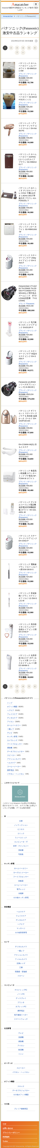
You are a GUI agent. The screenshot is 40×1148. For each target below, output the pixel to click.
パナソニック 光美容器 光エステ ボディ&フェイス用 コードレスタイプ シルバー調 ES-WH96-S (27, 660)
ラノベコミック (21, 838)
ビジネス (20, 829)
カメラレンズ (12, 740)
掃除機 (9, 748)
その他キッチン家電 (21, 897)
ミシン (20, 1054)
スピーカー (11, 755)
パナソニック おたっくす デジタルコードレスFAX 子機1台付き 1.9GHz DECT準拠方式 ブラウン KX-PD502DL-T (27, 194)
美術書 (20, 850)
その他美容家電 (21, 932)
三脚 (21, 967)
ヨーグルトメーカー (21, 872)
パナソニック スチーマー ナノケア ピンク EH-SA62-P (28, 538)
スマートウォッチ (21, 1019)
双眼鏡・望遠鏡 (21, 972)
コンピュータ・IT (21, 842)
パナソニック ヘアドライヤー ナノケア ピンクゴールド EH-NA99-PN (28, 127)
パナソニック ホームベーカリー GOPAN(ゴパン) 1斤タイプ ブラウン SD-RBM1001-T (28, 159)
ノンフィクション (21, 825)
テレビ (9, 733)
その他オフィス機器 (21, 1095)
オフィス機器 (12, 706)
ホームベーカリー (14, 725)
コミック (20, 833)
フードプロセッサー (15, 744)
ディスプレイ (21, 998)
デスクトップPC (21, 990)
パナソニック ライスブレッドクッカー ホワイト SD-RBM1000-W (28, 228)
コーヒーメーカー (14, 766)
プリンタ (20, 1002)
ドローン (20, 976)
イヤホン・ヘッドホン (15, 774)
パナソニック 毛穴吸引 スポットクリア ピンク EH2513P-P (28, 324)
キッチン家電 (12, 736)
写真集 (20, 854)
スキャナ (20, 1086)
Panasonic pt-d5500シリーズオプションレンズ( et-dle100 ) (27, 384)
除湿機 (20, 1050)
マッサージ (21, 928)
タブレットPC (20, 1006)
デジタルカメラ (21, 946)
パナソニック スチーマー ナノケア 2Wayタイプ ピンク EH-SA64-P (27, 259)
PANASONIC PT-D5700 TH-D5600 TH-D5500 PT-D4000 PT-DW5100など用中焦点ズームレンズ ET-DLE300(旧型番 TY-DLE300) (28, 293)
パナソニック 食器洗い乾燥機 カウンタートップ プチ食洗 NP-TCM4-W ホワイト (27, 474)
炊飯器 (20, 881)
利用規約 (6, 1137)
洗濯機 (20, 1037)
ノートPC (21, 994)
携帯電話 (10, 770)
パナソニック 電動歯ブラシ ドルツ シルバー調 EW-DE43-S (28, 567)
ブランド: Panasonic (26, 304)
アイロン (10, 721)
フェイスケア (12, 714)
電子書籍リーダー (21, 1015)
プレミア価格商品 (21, 1109)
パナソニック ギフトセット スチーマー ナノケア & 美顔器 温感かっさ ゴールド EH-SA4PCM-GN (28, 416)
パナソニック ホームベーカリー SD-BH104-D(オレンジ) (28, 97)
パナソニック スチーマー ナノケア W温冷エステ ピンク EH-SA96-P (28, 355)
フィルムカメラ (21, 959)
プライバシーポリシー (11, 1132)
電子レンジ (21, 889)
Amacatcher (20, 4)
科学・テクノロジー (21, 846)
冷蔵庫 (20, 893)
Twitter (5, 1141)
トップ (9, 703)
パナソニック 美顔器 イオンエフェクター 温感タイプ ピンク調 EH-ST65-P (27, 628)
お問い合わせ (8, 1128)
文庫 (21, 821)
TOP (4, 1124)
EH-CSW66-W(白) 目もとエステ (28, 445)
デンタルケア (12, 718)
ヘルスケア (11, 763)
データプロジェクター (15, 751)
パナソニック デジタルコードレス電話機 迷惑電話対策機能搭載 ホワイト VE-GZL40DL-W (27, 507)
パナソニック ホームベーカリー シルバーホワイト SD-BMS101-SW (27, 67)
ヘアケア (10, 710)
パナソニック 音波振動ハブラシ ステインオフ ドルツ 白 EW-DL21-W (28, 597)
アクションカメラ (14, 759)
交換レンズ (21, 963)
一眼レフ (10, 729)
